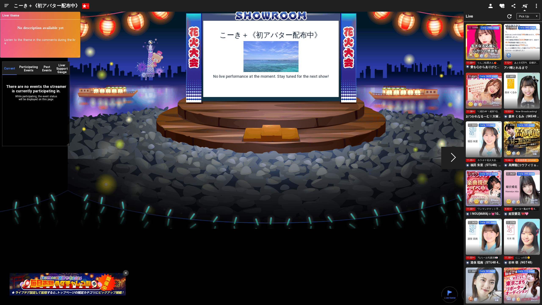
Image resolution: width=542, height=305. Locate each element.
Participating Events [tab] (28, 68)
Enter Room (483, 45)
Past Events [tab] (47, 68)
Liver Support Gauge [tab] (62, 69)
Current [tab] (9, 68)
